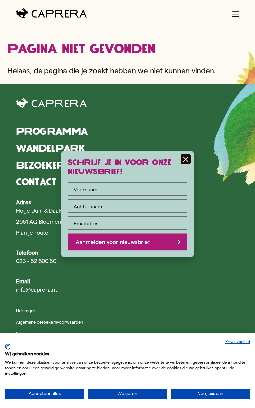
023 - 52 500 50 (36, 261)
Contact (36, 182)
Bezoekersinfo (53, 165)
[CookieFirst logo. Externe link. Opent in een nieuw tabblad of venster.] (7, 347)
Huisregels (26, 310)
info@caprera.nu (37, 290)
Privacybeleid (237, 341)
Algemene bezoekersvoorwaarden (49, 322)
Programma (51, 131)
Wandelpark (50, 148)
